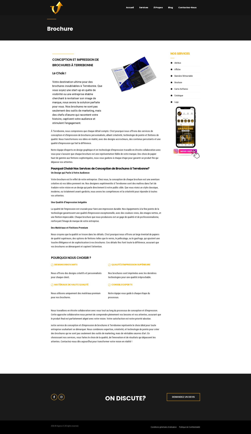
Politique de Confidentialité (189, 427)
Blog (170, 7)
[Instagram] (61, 397)
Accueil (130, 7)
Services (143, 7)
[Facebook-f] (54, 397)
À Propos (158, 7)
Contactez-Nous (187, 7)
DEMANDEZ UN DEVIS (183, 397)
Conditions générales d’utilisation (164, 427)
